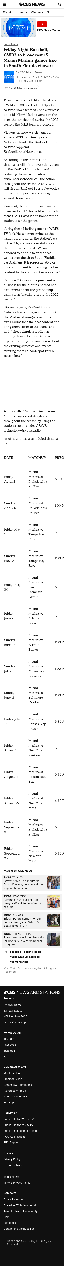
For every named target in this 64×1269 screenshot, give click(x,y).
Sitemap (9, 1102)
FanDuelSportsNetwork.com (24, 152)
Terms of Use (12, 1176)
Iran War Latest (13, 1010)
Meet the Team (13, 1073)
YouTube (9, 1038)
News (22, 12)
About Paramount (14, 1199)
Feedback (10, 1222)
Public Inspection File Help (20, 1130)
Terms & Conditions (16, 1096)
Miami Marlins (26, 115)
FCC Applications (14, 1136)
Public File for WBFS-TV (18, 1125)
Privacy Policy (12, 1159)
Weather (36, 12)
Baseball (15, 952)
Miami (7, 12)
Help (6, 1217)
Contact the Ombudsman (19, 1228)
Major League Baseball (25, 957)
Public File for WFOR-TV (19, 1119)
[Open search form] (59, 4)
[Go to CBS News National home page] (32, 4)
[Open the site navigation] (11, 4)
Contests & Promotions (18, 1084)
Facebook (10, 1044)
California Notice (14, 1165)
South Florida (32, 952)
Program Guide (13, 1079)
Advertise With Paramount (20, 1205)
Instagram (10, 1050)
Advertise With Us (15, 1090)
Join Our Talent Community (21, 1211)
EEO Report (11, 1142)
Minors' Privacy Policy (17, 1182)
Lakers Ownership (15, 1022)
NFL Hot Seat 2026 (15, 1016)
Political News (12, 1004)
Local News (11, 44)
